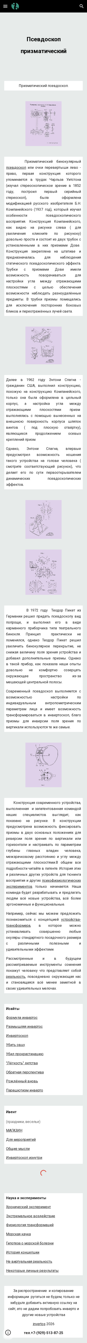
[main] (43, 44)
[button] (5, 6)
